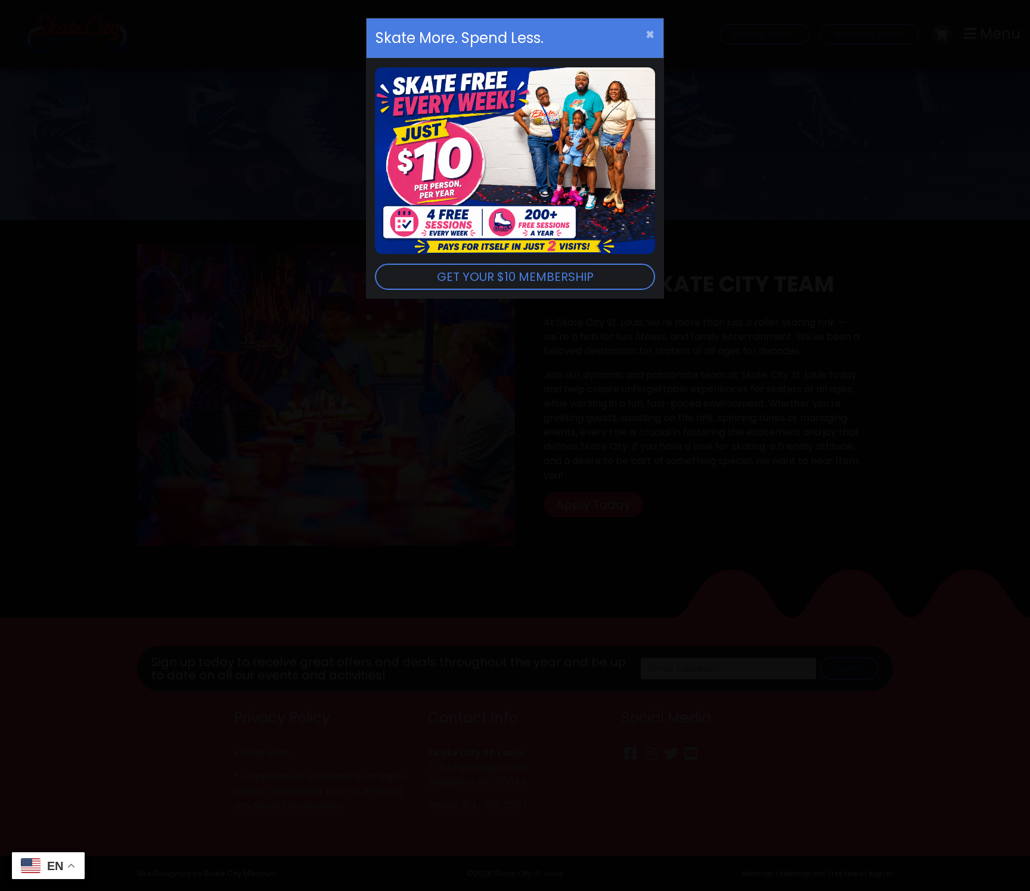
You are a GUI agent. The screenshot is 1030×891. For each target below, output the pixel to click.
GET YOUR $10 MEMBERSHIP (515, 276)
